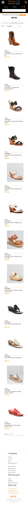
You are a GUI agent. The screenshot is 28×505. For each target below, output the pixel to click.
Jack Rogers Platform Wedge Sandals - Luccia (13, 156)
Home (2, 23)
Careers (10, 459)
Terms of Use (11, 472)
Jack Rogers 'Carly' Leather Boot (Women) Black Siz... (11, 88)
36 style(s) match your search (16, 23)
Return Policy (11, 466)
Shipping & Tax (12, 468)
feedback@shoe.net (13, 491)
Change (22, 15)
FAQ (9, 461)
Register (15, 6)
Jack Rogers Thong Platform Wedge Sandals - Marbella (12, 392)
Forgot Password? (13, 482)
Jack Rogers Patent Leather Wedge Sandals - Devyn (12, 426)
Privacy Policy (12, 470)
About (10, 457)
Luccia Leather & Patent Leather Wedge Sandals (13, 122)
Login (9, 478)
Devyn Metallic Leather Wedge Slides (12, 357)
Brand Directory (12, 463)
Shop (6, 23)
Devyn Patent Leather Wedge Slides (12, 324)
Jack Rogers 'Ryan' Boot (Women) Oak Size (13, 54)
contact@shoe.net (12, 488)
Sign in (6, 6)
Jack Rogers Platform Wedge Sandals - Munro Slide (13, 257)
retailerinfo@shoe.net (13, 493)
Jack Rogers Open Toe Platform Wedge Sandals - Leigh (13, 291)
